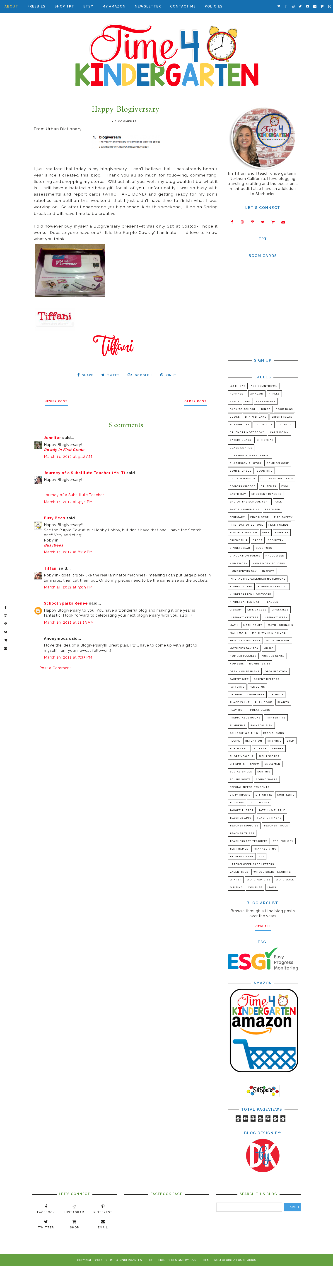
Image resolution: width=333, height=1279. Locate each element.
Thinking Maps (242, 856)
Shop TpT (64, 6)
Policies (214, 6)
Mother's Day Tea (244, 648)
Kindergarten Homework (250, 594)
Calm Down (279, 432)
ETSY (88, 6)
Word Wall (285, 879)
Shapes (278, 748)
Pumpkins (237, 725)
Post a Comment (55, 668)
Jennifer (52, 438)
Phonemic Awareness (247, 694)
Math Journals (280, 625)
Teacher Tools (276, 825)
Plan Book (263, 702)
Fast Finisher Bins (245, 509)
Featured (272, 509)
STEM (291, 741)
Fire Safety (283, 517)
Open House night (245, 671)
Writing (236, 887)
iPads (272, 887)
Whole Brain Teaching (272, 872)
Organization (276, 671)
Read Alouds (273, 733)
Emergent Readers (266, 494)
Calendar (286, 424)
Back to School (243, 409)
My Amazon (114, 6)
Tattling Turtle (272, 810)
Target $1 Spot (241, 810)
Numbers (237, 663)
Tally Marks (259, 802)
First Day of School (246, 525)
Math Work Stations (269, 633)
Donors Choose (243, 486)
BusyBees (53, 545)
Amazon (256, 393)
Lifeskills (280, 609)
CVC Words (264, 424)
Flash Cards (278, 525)
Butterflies (239, 424)
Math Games (253, 625)
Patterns (237, 687)
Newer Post (56, 401)
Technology (283, 841)
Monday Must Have (245, 640)
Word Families (258, 879)
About (11, 6)
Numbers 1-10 (259, 663)
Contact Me (183, 6)
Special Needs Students (249, 787)
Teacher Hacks (269, 818)
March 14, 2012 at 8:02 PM (68, 552)
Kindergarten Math (246, 602)
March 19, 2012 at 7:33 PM (68, 657)
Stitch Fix (264, 795)
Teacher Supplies (244, 825)
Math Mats (238, 633)
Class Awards (241, 447)
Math (234, 625)
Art (248, 401)
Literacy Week (276, 617)
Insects (268, 571)
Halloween (275, 555)
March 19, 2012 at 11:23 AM (69, 622)
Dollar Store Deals (277, 478)
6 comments (126, 121)
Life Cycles (256, 609)
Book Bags (284, 409)
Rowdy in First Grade (64, 450)
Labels (272, 602)
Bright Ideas (282, 417)
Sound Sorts (240, 779)
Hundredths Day (243, 571)
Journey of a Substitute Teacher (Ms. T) (84, 473)
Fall (278, 501)
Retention (253, 741)
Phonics (276, 694)
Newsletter (148, 6)
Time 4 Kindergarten (125, 1260)
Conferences (240, 471)
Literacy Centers (244, 617)
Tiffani (51, 568)
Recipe (235, 741)
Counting (265, 471)
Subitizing (286, 795)
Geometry (276, 540)
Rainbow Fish (262, 725)
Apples (274, 393)
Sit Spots (237, 764)
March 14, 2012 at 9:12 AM (68, 456)
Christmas (265, 440)
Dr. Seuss (268, 486)
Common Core (277, 463)
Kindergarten (241, 586)
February (237, 517)
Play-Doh (237, 710)
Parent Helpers (266, 679)
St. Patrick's (240, 795)
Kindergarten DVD (273, 586)
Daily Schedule (242, 478)
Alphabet (237, 393)
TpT (261, 856)
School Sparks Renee (66, 603)
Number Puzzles (243, 656)
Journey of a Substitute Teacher (74, 495)
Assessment (265, 401)
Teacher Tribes (242, 833)
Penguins (257, 687)
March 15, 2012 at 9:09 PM (68, 587)
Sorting (263, 771)
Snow (254, 764)
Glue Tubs (264, 548)
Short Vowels (241, 756)
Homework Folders (269, 563)
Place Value (240, 702)
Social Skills (241, 771)
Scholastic (239, 748)
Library (236, 609)
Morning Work (278, 640)
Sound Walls (267, 779)
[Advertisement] (126, 709)
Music (268, 648)
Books (235, 417)
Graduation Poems (245, 555)
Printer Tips (276, 717)
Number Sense (273, 656)
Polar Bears (260, 710)
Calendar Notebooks (247, 432)
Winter (235, 879)
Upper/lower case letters (252, 864)
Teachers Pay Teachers (249, 841)
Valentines (239, 872)
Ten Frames (239, 849)
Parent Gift (239, 679)
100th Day (238, 386)
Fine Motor (259, 517)
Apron (235, 401)
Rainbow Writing (244, 733)
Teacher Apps (241, 818)
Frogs (258, 540)
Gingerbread (240, 548)
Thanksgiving (264, 849)
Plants (283, 702)
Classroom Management (250, 455)
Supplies (237, 802)
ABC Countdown (264, 386)
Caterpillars (240, 440)
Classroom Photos (245, 463)
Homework (239, 563)
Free (266, 532)
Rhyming (275, 741)
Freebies (36, 6)
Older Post (195, 401)
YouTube (255, 887)
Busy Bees (54, 518)
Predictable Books (245, 717)
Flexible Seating (243, 532)
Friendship (239, 540)
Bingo (266, 409)
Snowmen (272, 764)
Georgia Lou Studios (239, 1260)
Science (260, 748)
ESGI (284, 486)
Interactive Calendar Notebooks (257, 579)
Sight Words (268, 756)
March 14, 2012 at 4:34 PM (68, 502)
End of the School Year (250, 501)
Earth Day (238, 494)
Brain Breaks (255, 417)
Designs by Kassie (185, 1260)
